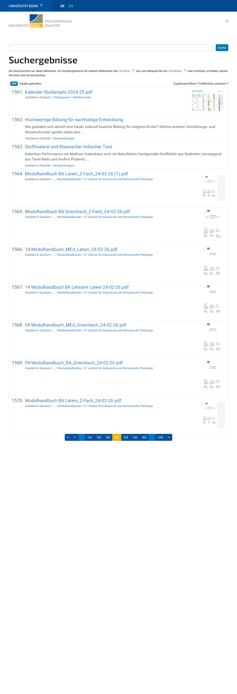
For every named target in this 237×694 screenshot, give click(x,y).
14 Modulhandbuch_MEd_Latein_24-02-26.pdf (71, 249)
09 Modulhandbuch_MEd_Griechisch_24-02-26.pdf (75, 325)
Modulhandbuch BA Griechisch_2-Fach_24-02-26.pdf (77, 211)
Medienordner (82, 97)
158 (126, 437)
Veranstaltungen (63, 138)
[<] (68, 437)
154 (89, 437)
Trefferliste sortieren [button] (212, 83)
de (62, 6)
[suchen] (225, 23)
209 (160, 437)
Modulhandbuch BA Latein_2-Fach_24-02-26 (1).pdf (76, 173)
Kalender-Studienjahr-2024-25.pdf (58, 92)
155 (99, 437)
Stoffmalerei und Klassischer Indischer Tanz (68, 146)
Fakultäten (175, 71)
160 (144, 437)
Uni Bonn (124, 71)
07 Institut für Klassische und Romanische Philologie (118, 179)
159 (135, 437)
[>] (168, 437)
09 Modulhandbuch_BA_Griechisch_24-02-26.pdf (74, 362)
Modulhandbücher (69, 179)
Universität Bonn (23, 6)
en (71, 6)
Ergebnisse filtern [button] (184, 83)
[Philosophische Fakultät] (40, 20)
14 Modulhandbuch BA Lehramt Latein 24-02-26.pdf (77, 287)
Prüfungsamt (61, 97)
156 (107, 437)
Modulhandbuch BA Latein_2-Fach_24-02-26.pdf (73, 400)
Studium (44, 97)
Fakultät (44, 138)
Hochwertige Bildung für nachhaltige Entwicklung (74, 119)
